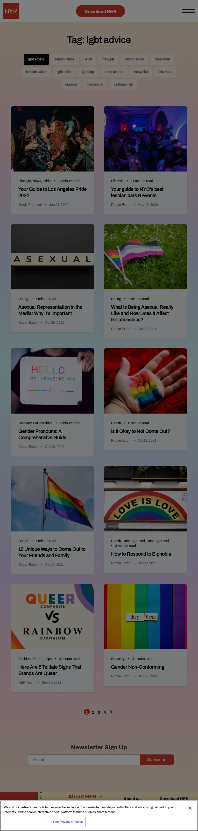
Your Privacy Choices (68, 822)
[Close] (190, 808)
